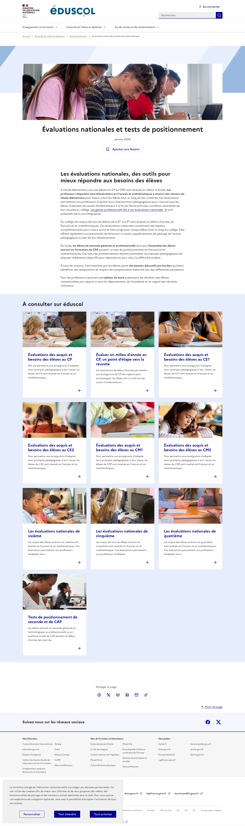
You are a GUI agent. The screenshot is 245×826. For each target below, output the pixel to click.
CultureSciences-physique (102, 765)
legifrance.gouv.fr (156, 793)
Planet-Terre (96, 760)
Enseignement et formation (38, 27)
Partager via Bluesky (117, 695)
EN (186, 810)
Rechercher (219, 15)
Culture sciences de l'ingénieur (105, 754)
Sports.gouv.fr (197, 754)
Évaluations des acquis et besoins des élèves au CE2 (51, 448)
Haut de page (213, 707)
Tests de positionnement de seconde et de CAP (52, 619)
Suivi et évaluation (79, 36)
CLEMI (57, 760)
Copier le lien (145, 695)
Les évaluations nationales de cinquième (122, 534)
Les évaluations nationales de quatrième (190, 534)
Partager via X (108, 695)
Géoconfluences (130, 766)
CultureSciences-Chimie (101, 744)
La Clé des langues (99, 749)
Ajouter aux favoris (126, 149)
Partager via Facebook (99, 695)
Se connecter (211, 7)
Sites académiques (63, 765)
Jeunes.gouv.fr (197, 749)
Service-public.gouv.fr (200, 744)
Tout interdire (67, 814)
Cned (57, 749)
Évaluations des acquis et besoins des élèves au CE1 (187, 357)
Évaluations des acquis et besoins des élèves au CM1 (119, 448)
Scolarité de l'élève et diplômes (84, 27)
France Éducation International (37, 744)
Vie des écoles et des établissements (135, 27)
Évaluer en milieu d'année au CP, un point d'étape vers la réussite (121, 359)
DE (178, 810)
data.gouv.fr (131, 793)
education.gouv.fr (31, 749)
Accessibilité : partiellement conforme (123, 810)
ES (194, 810)
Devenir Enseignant (31, 754)
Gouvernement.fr (166, 754)
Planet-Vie (127, 744)
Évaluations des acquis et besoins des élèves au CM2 (187, 448)
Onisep (57, 744)
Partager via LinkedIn (127, 695)
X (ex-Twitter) (218, 722)
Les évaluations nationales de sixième (54, 534)
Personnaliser (32, 814)
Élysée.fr (162, 744)
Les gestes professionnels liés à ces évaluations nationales (127, 210)
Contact (151, 810)
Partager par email (136, 695)
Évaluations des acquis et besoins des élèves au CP (50, 357)
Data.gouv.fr (164, 749)
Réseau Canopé (62, 754)
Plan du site (166, 810)
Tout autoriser (103, 814)
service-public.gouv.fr (187, 793)
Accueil (26, 36)
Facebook (208, 722)
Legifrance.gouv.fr (167, 760)
